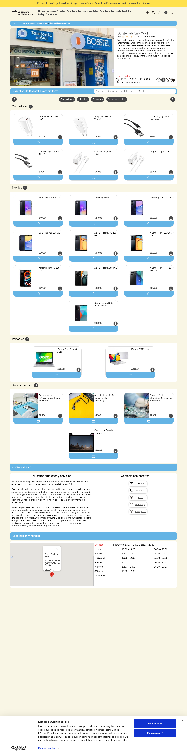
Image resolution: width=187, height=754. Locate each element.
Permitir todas (155, 723)
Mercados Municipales (53, 11)
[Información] (166, 12)
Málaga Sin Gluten (47, 14)
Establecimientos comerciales (82, 11)
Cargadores (67, 99)
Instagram (140, 512)
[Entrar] (160, 12)
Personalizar (153, 733)
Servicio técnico (117, 99)
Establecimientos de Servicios (115, 11)
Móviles (83, 99)
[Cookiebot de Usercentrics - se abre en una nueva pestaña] (19, 748)
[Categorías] (147, 12)
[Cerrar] (57, 549)
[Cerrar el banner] (182, 720)
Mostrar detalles (46, 748)
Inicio (14, 23)
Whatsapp (140, 505)
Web (140, 498)
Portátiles (98, 99)
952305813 (49, 570)
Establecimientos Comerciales (33, 23)
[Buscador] (153, 12)
